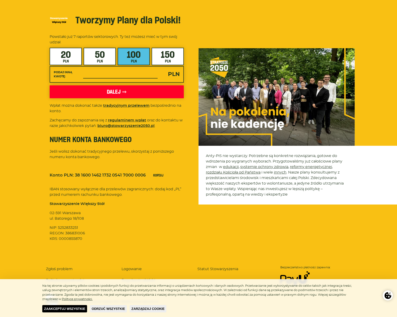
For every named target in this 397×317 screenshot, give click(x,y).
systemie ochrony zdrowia (264, 167)
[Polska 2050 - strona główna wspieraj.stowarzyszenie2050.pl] (59, 20)
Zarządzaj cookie (147, 309)
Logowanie (132, 269)
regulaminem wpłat (127, 120)
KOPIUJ (158, 175)
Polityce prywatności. (77, 299)
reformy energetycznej (311, 167)
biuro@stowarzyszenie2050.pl (126, 126)
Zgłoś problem (59, 269)
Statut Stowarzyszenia (217, 269)
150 (168, 56)
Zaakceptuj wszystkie (64, 309)
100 (134, 56)
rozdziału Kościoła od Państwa (233, 172)
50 (100, 56)
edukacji (231, 167)
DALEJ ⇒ (117, 91)
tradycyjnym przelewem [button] (126, 105)
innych (280, 172)
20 (66, 56)
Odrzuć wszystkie (108, 309)
